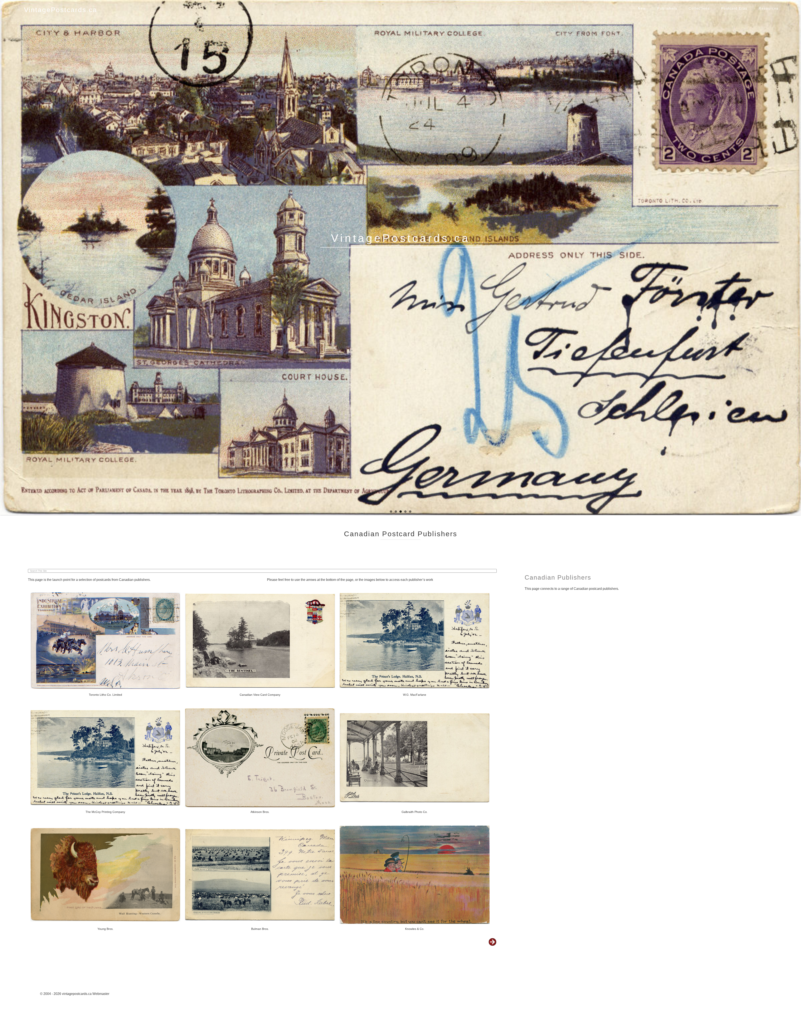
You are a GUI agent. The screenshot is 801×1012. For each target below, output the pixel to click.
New (642, 8)
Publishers (667, 8)
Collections (699, 8)
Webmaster (100, 990)
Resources (768, 8)
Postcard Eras (734, 8)
